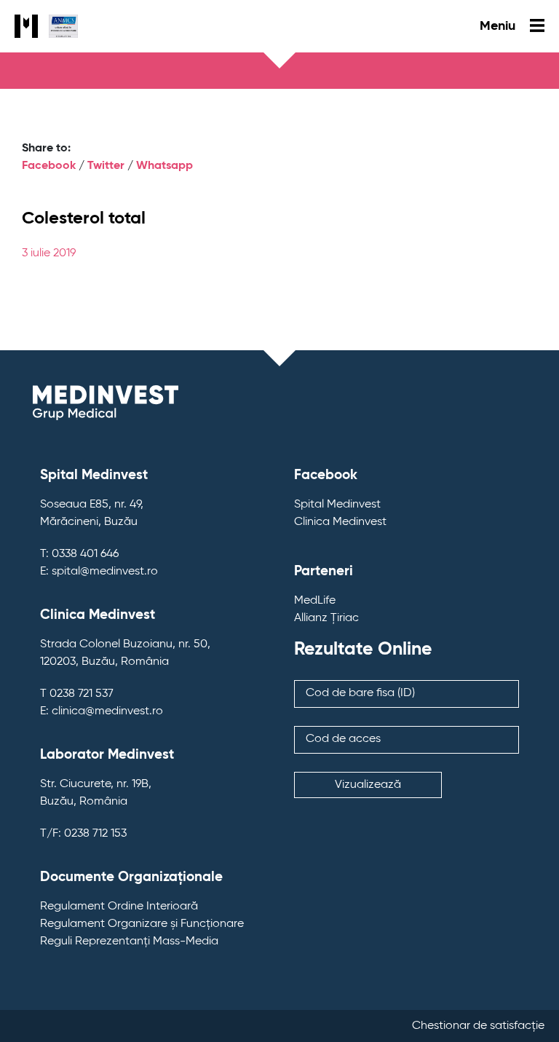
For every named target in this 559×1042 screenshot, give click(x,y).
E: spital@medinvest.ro (99, 571)
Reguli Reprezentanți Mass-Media (129, 941)
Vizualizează (368, 785)
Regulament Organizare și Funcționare (142, 924)
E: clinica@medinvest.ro (101, 711)
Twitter (105, 166)
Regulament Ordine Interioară (119, 906)
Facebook (49, 166)
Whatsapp (164, 166)
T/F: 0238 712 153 (83, 834)
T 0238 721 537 (77, 694)
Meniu (499, 26)
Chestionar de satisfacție (478, 1026)
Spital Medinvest (337, 504)
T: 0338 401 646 (79, 554)
